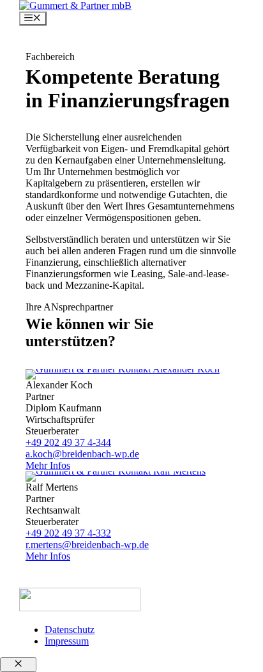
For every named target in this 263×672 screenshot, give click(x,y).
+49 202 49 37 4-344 (68, 442)
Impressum (67, 641)
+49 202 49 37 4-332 (68, 533)
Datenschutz (69, 629)
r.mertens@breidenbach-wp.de (87, 544)
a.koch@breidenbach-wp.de (82, 453)
